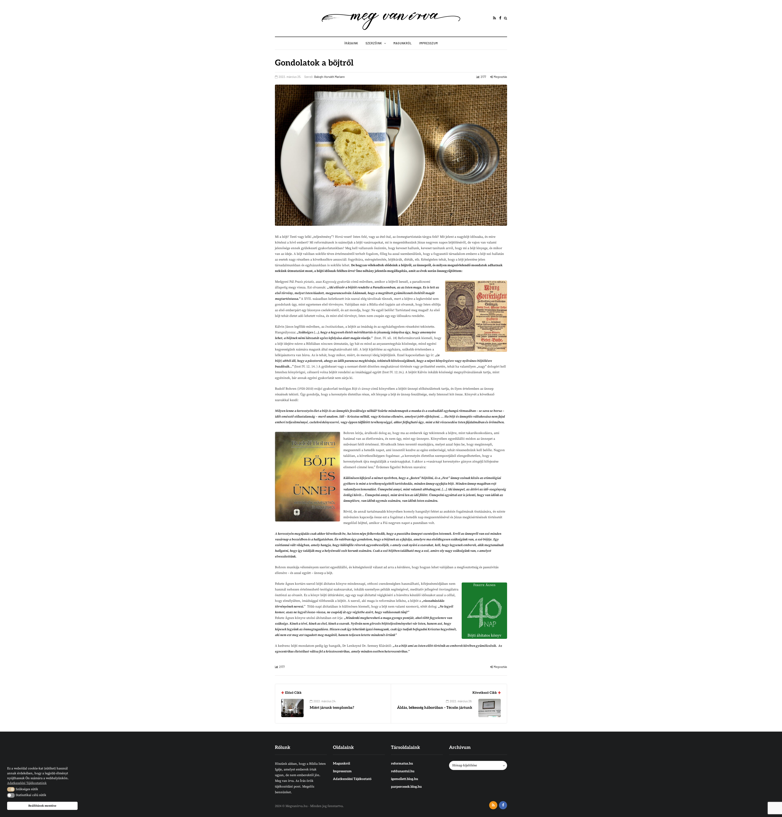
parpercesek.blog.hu (406, 787)
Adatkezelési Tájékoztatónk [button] (27, 783)
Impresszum (428, 43)
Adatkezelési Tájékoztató (352, 779)
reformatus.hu (402, 764)
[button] (11, 789)
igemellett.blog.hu (404, 779)
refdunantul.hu (402, 771)
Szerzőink (374, 43)
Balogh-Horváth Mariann (329, 77)
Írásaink (351, 43)
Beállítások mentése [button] (42, 806)
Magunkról (402, 43)
